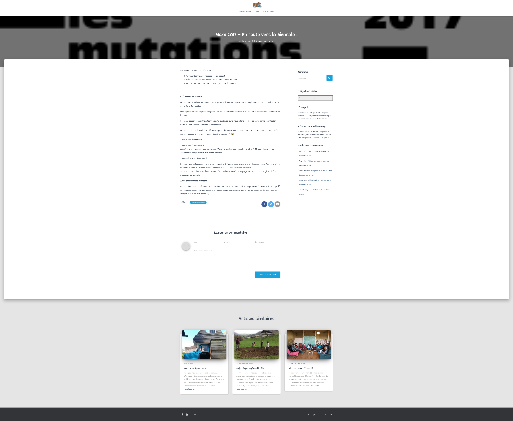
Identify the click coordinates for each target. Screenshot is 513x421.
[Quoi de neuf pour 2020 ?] (204, 344)
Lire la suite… (190, 389)
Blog (257, 11)
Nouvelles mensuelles (198, 202)
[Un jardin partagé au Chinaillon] (256, 344)
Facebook (182, 415)
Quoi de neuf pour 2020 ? (195, 368)
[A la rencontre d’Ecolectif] (309, 344)
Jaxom (301, 180)
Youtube (187, 415)
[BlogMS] (257, 4)
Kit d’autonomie (268, 11)
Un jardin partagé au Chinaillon (250, 368)
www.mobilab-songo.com (320, 138)
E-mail (194, 415)
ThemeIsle (329, 415)
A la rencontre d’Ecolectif (301, 368)
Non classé (188, 364)
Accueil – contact (246, 11)
